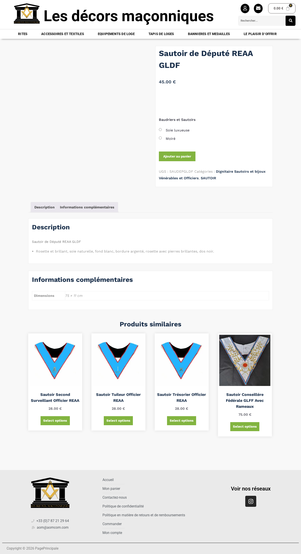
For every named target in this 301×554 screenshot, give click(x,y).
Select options (55, 421)
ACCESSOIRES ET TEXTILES (62, 34)
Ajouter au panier (177, 156)
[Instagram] (250, 501)
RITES (22, 34)
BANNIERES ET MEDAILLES (209, 34)
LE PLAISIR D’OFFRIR (260, 34)
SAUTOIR (208, 178)
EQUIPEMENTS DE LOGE (116, 34)
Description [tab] (44, 207)
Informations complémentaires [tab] (87, 207)
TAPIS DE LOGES (161, 34)
